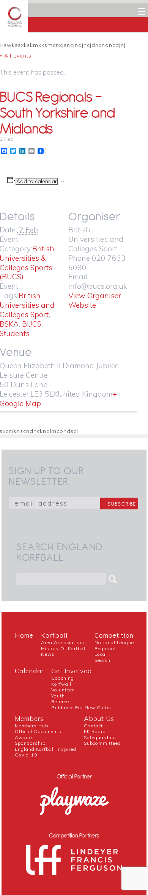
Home (24, 635)
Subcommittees (102, 743)
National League (114, 642)
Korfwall (61, 684)
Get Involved (71, 671)
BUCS (31, 323)
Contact (93, 725)
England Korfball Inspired (45, 749)
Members (29, 718)
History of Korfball (64, 648)
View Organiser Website (94, 300)
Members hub (31, 725)
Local (100, 654)
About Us (99, 718)
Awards (24, 737)
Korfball (54, 635)
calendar (29, 671)
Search (102, 660)
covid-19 (26, 755)
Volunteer (62, 690)
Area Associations (63, 642)
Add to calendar (36, 181)
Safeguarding (100, 737)
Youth (58, 696)
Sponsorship (30, 743)
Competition (114, 635)
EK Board (95, 731)
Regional (105, 648)
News (48, 654)
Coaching (62, 678)
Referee (60, 701)
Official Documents (38, 731)
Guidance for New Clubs (81, 707)
